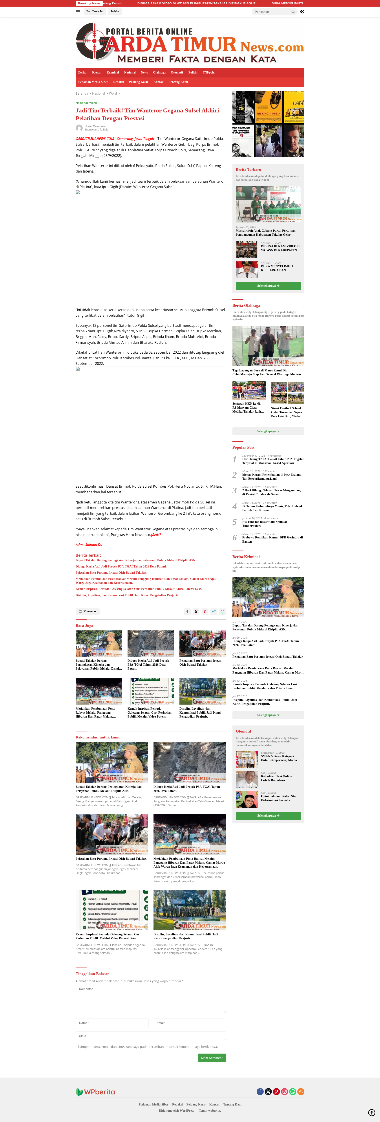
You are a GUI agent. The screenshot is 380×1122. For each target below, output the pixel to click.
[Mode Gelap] (302, 11)
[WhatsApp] (292, 1092)
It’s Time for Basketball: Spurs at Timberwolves (264, 523)
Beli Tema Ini (94, 11)
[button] (293, 11)
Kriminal (113, 72)
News (144, 72)
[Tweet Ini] (196, 611)
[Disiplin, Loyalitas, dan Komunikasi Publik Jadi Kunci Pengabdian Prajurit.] (202, 691)
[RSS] (300, 1092)
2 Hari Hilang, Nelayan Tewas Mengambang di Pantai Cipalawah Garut (271, 492)
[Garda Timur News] (190, 42)
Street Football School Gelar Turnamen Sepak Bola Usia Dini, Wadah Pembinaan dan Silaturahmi (286, 413)
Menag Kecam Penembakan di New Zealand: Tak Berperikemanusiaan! (272, 476)
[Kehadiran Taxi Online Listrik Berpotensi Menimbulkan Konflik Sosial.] (247, 779)
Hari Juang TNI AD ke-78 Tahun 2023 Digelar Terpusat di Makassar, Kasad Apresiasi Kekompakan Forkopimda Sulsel (273, 461)
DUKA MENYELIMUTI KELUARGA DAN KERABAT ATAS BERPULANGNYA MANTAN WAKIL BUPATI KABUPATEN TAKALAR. (281, 268)
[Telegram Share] (213, 611)
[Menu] (79, 11)
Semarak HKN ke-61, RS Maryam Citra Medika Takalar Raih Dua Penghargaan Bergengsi (246, 408)
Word (93, 103)
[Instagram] (284, 1092)
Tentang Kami (178, 82)
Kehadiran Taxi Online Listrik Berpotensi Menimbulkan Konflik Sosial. (281, 778)
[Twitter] (268, 1092)
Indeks (115, 11)
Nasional (130, 72)
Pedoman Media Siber (93, 82)
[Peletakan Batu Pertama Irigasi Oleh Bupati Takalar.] (202, 643)
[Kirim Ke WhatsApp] (222, 611)
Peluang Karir (138, 82)
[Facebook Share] (187, 611)
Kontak (158, 82)
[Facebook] (260, 1092)
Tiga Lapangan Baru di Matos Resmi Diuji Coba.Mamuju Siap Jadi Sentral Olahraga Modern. (267, 372)
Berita (82, 72)
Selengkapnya (267, 285)
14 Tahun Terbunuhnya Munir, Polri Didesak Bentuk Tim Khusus (272, 508)
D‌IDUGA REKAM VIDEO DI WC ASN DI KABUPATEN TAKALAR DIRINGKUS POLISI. (141, 3)
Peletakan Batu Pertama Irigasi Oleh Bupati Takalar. (111, 572)
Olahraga (159, 72)
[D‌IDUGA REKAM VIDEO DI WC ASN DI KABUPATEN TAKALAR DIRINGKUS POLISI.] (247, 249)
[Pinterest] (276, 1092)
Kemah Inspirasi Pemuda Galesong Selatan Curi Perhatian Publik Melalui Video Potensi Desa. (139, 589)
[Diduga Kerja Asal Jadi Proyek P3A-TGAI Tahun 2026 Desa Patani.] (151, 643)
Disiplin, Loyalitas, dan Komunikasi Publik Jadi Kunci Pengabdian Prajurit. (127, 595)
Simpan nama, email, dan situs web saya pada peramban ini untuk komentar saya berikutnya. (148, 1047)
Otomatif (177, 72)
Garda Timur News (96, 126)
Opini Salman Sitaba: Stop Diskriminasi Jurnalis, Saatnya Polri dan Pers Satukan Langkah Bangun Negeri (279, 798)
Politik (192, 72)
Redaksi (118, 82)
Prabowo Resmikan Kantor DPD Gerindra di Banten (272, 539)
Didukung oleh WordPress (176, 1110)
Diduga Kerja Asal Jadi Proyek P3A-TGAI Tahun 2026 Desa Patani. (121, 566)
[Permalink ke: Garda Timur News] (79, 128)
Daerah (96, 72)
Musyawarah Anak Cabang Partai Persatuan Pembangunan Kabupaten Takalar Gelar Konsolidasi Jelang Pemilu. (266, 233)
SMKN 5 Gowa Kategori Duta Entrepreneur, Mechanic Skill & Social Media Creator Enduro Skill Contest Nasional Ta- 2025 (281, 758)
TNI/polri (209, 72)
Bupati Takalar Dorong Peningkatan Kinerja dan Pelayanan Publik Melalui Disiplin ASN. (136, 560)
